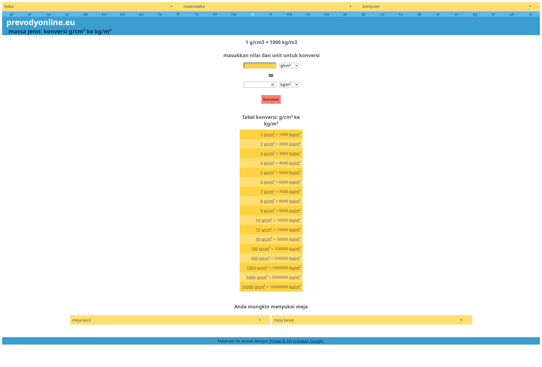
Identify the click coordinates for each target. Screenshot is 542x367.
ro (382, 14)
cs (67, 14)
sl (437, 14)
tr (493, 14)
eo (122, 14)
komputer (371, 6)
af (11, 14)
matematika (194, 6)
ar (30, 14)
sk (419, 14)
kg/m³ (294, 134)
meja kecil (81, 320)
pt (364, 14)
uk (512, 14)
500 (254, 258)
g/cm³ (269, 134)
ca (48, 14)
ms (289, 14)
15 (258, 229)
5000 (251, 277)
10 (258, 220)
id (252, 14)
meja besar (284, 320)
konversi (271, 99)
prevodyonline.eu (40, 22)
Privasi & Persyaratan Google (296, 341)
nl (308, 14)
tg (475, 14)
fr (178, 14)
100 (254, 248)
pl (345, 14)
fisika (9, 6)
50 (258, 239)
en (104, 14)
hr (215, 14)
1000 (251, 267)
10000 (247, 286)
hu (233, 14)
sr (456, 14)
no (326, 14)
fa (159, 14)
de (85, 14)
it (271, 14)
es (141, 14)
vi (530, 14)
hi (197, 14)
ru (401, 14)
